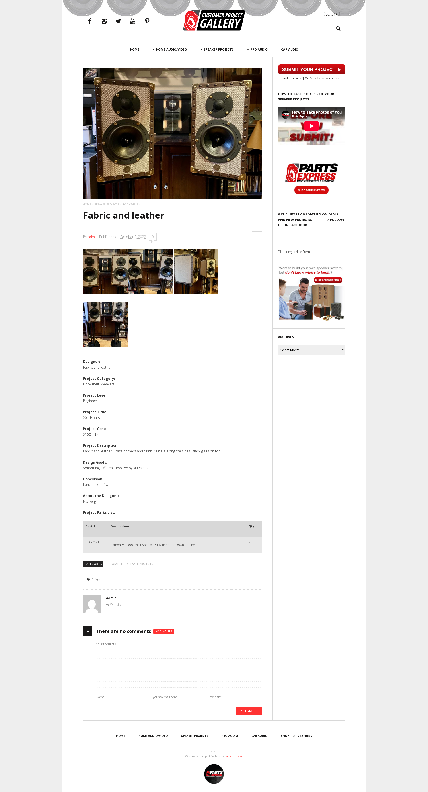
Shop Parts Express (296, 736)
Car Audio (289, 49)
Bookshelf (116, 564)
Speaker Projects (219, 49)
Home (134, 49)
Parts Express (233, 756)
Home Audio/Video (171, 49)
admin (92, 236)
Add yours (163, 631)
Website (116, 604)
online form (301, 252)
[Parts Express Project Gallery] (214, 20)
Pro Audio (259, 49)
